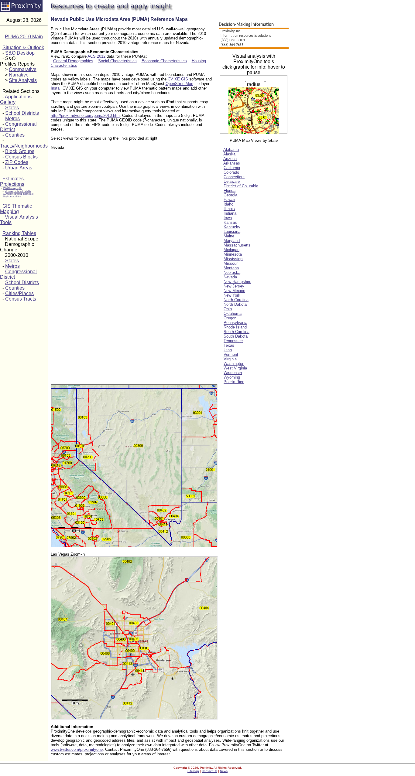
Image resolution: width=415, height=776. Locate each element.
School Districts (22, 113)
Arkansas (231, 163)
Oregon (230, 318)
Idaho (228, 204)
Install (56, 88)
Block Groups (19, 151)
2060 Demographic (12, 188)
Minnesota (233, 254)
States (12, 107)
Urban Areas (18, 167)
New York (232, 295)
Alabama (231, 149)
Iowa (228, 218)
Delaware (232, 181)
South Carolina (236, 331)
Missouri (231, 263)
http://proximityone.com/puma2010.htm (85, 115)
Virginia (230, 359)
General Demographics (73, 61)
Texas (229, 345)
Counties (15, 135)
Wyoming (232, 377)
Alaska (229, 154)
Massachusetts (237, 245)
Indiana (230, 213)
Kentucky (232, 227)
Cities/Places (19, 293)
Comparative (22, 69)
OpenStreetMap (179, 83)
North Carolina (236, 300)
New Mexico (234, 290)
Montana (231, 268)
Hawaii (229, 199)
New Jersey (234, 286)
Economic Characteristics (164, 61)
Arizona (230, 158)
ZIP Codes (16, 162)
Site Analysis (23, 80)
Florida (229, 190)
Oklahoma (233, 313)
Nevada (230, 277)
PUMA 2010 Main (24, 36)
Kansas (230, 222)
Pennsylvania (235, 322)
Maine (229, 236)
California (232, 167)
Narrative (19, 74)
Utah (228, 350)
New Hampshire (237, 281)
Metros (12, 118)
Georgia (230, 195)
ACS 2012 (96, 56)
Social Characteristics (117, 61)
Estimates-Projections (12, 181)
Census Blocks (21, 156)
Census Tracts (20, 298)
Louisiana (232, 231)
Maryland (232, 240)
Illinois (229, 208)
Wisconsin (233, 372)
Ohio (228, 309)
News (224, 771)
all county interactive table (18, 191)
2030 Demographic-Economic (18, 193)
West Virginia (235, 368)
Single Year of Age (12, 196)
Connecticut (234, 177)
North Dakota (235, 304)
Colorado (231, 172)
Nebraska (232, 272)
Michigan (231, 249)
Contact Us (209, 771)
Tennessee (233, 341)
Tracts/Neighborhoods (24, 145)
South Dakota (236, 336)
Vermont (231, 354)
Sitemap (193, 771)
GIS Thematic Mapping (16, 208)
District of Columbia (241, 186)
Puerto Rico (234, 381)
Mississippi (233, 259)
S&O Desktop (20, 53)
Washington (234, 363)
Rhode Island (235, 327)
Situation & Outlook (23, 47)
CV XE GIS (178, 79)
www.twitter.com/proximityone (77, 749)
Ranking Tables (19, 233)
